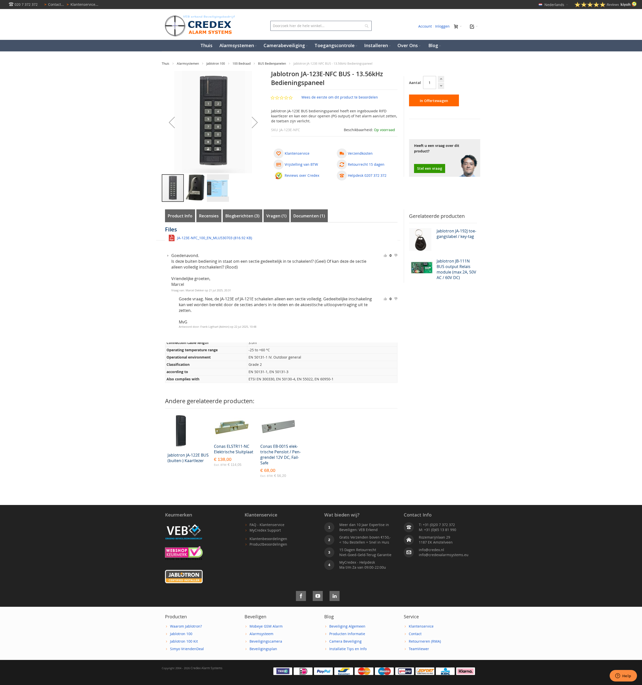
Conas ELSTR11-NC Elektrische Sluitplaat (233, 449)
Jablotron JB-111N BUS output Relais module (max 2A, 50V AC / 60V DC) (456, 269)
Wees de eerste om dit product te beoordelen (339, 97)
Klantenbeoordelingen (268, 538)
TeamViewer (419, 648)
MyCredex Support (265, 530)
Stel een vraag (429, 168)
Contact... (54, 4)
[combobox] (320, 26)
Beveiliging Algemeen (347, 626)
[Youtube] (318, 595)
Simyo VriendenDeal (187, 648)
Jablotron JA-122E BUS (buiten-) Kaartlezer (188, 457)
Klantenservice (421, 626)
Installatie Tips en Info (348, 648)
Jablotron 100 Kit (184, 641)
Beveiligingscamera (266, 641)
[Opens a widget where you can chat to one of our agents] (623, 676)
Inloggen (442, 26)
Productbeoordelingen (268, 544)
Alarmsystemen (188, 63)
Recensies (209, 216)
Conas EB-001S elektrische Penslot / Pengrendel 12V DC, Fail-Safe (280, 455)
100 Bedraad (241, 63)
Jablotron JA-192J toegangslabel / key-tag (456, 233)
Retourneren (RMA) (425, 641)
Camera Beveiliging (345, 641)
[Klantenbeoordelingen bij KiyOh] (605, 6)
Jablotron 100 (216, 63)
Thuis (166, 63)
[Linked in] (335, 595)
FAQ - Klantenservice (267, 524)
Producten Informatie (347, 633)
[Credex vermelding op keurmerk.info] (184, 548)
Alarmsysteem (261, 633)
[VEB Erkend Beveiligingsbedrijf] (184, 524)
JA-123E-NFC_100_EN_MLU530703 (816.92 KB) (214, 237)
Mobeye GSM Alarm (266, 626)
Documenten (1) (309, 216)
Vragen (275, 216)
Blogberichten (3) (242, 216)
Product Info (180, 216)
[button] (172, 122)
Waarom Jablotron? (186, 626)
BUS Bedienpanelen (272, 63)
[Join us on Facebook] (301, 595)
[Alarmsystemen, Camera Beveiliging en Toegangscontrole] (199, 16)
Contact (415, 633)
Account (425, 26)
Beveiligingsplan (263, 648)
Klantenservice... (82, 4)
